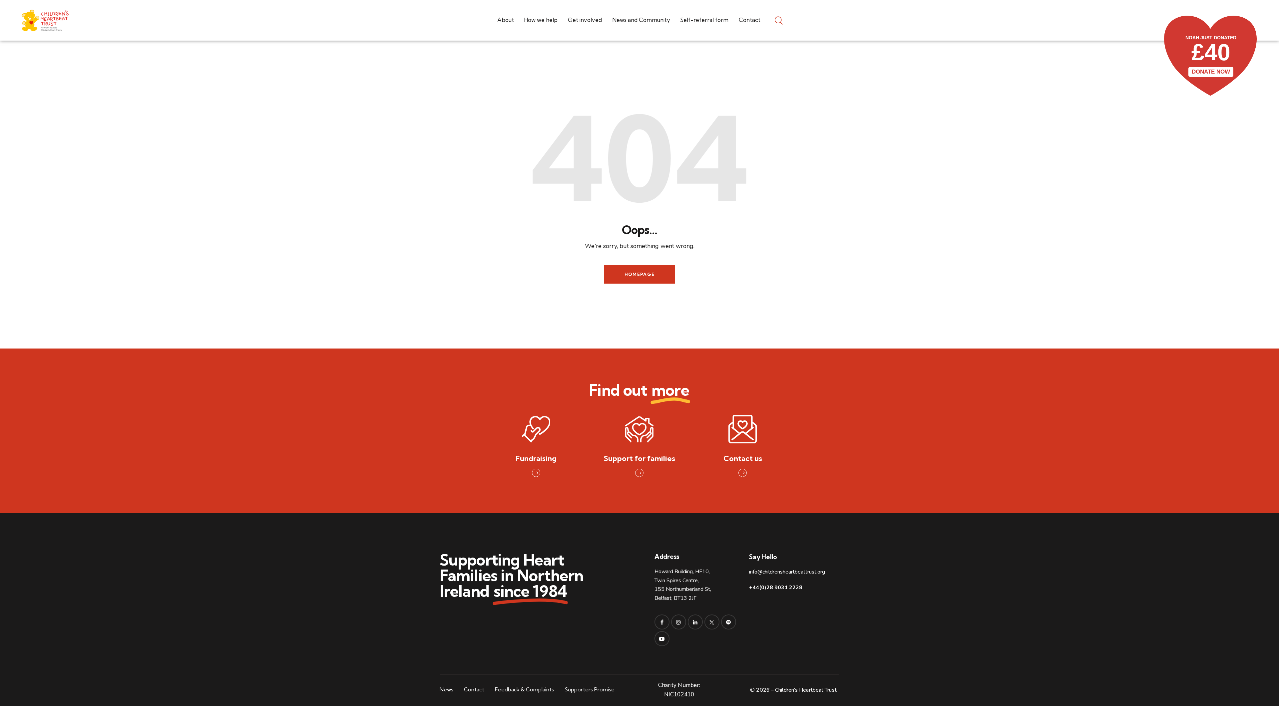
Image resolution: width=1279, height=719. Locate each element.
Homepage (639, 274)
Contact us (742, 458)
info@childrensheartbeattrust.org (787, 572)
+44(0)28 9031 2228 (775, 587)
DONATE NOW (1211, 72)
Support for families (639, 458)
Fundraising (536, 458)
